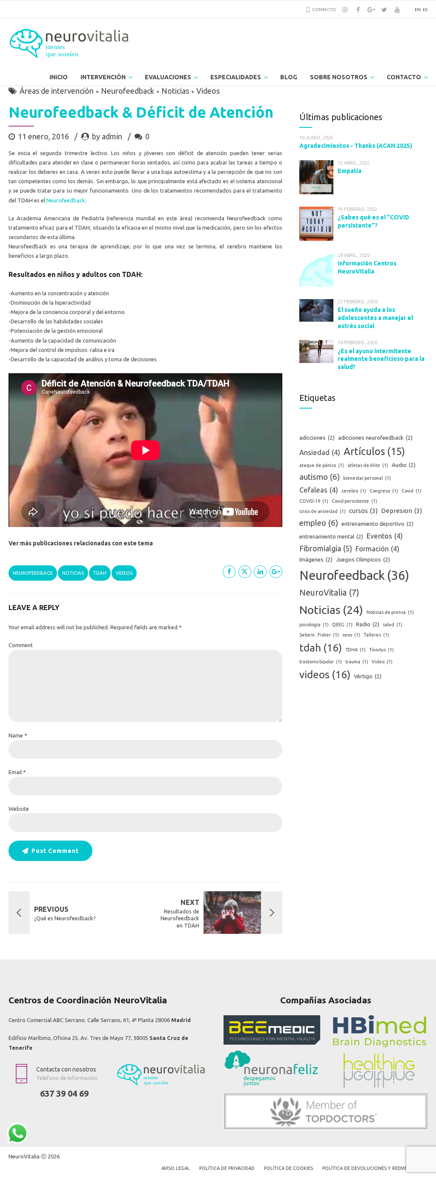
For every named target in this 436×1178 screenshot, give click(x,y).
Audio (404, 465)
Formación (377, 549)
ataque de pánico (321, 465)
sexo (351, 634)
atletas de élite (367, 465)
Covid (412, 490)
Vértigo (368, 676)
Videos (208, 90)
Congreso (384, 490)
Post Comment (55, 850)
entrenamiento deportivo (377, 524)
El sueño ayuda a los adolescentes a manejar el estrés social (375, 317)
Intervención (103, 77)
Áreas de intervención (57, 90)
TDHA (355, 649)
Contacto (404, 77)
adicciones (317, 438)
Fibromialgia (325, 548)
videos (124, 573)
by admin (107, 136)
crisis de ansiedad (322, 511)
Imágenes (316, 559)
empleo (318, 522)
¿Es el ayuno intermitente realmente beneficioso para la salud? (381, 359)
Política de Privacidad (227, 1168)
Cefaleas (318, 490)
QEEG (342, 624)
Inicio (58, 77)
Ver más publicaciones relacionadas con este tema (81, 543)
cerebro (353, 490)
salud (392, 624)
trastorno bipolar (320, 661)
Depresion (401, 510)
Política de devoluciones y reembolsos (372, 1168)
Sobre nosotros (338, 77)
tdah (99, 573)
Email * (17, 772)
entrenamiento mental (331, 536)
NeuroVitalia (329, 592)
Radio (367, 624)
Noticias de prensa (390, 612)
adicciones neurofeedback (375, 438)
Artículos (374, 451)
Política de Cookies (288, 1168)
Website (19, 809)
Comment (21, 645)
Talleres (376, 634)
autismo (319, 476)
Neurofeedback (127, 90)
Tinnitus (381, 649)
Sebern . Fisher (319, 634)
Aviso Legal (175, 1168)
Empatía (349, 170)
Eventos (385, 536)
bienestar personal (367, 478)
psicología (314, 624)
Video (382, 661)
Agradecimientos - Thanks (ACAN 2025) (355, 145)
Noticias (175, 90)
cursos (363, 510)
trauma (356, 661)
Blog (288, 77)
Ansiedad (319, 452)
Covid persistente (354, 501)
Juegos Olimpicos (363, 559)
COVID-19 (313, 501)
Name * (18, 735)
